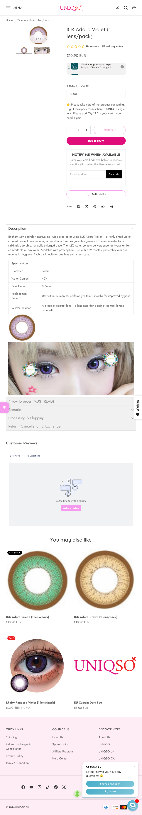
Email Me (114, 174)
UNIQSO (104, 744)
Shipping (11, 737)
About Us (104, 737)
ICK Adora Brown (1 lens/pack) (95, 617)
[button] (71, 228)
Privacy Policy (14, 756)
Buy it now (96, 141)
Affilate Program (62, 751)
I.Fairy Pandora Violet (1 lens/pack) (30, 702)
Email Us (57, 737)
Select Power (78, 85)
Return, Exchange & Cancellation (18, 746)
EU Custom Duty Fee (88, 702)
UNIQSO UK (106, 751)
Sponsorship (59, 744)
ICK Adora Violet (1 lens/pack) (33, 20)
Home (9, 20)
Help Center (59, 758)
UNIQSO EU (22, 807)
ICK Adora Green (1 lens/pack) (27, 617)
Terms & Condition (17, 763)
